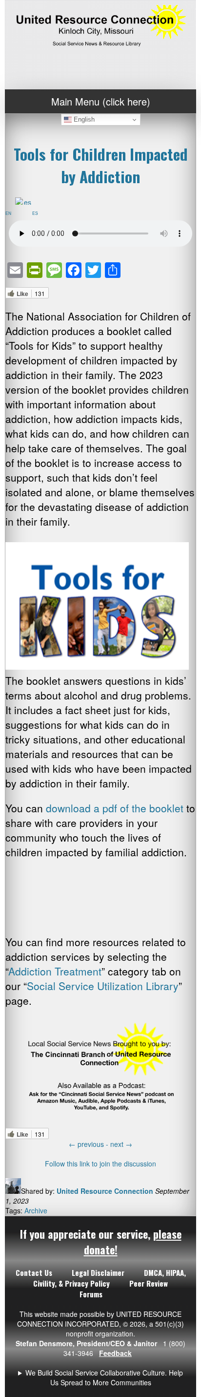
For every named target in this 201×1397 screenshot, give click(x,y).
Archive (35, 1210)
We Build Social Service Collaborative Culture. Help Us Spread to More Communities (104, 1377)
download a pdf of (89, 808)
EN (10, 213)
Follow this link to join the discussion (100, 1163)
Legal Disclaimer (98, 1272)
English (83, 119)
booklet (164, 808)
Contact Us (34, 1272)
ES (37, 213)
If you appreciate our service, (100, 1241)
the (139, 808)
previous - (89, 1144)
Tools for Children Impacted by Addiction (101, 165)
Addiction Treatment (54, 971)
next (121, 1144)
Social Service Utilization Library (103, 985)
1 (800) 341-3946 (100, 1377)
